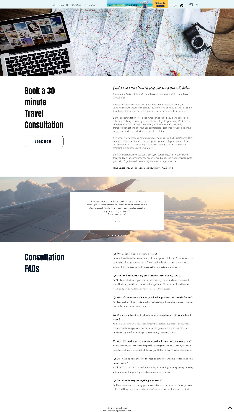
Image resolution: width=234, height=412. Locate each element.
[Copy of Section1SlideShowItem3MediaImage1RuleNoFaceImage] (108, 235)
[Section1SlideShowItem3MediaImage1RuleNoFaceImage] (125, 235)
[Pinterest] (181, 5)
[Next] (223, 209)
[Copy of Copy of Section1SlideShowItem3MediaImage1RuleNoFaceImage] (112, 235)
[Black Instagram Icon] (175, 5)
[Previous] (10, 209)
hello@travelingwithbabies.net (118, 410)
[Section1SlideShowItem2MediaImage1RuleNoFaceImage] (121, 235)
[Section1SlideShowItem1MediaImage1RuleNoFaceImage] (118, 235)
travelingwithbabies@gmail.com (169, 302)
